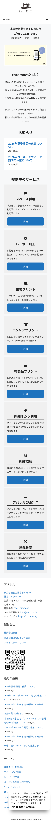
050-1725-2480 (27, 34)
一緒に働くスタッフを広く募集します (22, 745)
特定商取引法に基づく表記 (17, 637)
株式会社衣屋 (10, 632)
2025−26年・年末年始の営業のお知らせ (23, 704)
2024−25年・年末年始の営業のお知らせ (23, 736)
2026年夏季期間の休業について (25, 145)
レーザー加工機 (11, 777)
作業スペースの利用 (13, 767)
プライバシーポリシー (15, 642)
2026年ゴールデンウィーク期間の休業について (25, 158)
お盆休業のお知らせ (14, 713)
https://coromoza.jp (28, 616)
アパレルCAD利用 (12, 772)
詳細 (25, 221)
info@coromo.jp (28, 612)
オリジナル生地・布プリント (18, 782)
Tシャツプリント (12, 787)
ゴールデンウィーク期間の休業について (23, 727)
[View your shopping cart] (47, 19)
